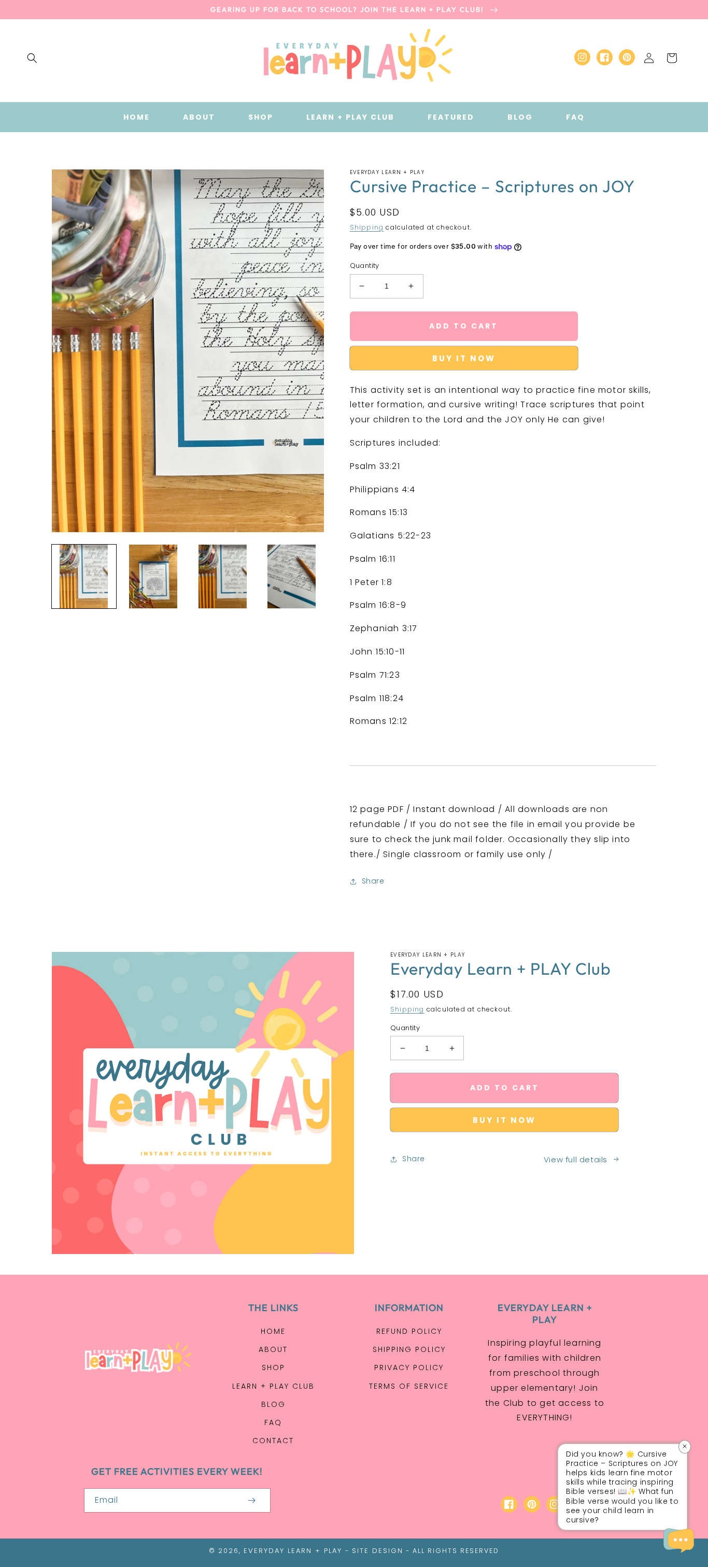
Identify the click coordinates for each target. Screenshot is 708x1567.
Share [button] (373, 881)
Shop (273, 1367)
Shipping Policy (409, 1349)
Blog (273, 1404)
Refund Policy (409, 1331)
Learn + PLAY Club (273, 1386)
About (273, 1349)
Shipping (367, 227)
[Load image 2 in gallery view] (153, 577)
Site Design (377, 1551)
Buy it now (463, 358)
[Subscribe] (252, 1500)
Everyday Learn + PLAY (293, 1551)
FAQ (273, 1422)
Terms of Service (409, 1386)
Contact (273, 1440)
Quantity (364, 265)
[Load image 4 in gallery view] (292, 577)
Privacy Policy (409, 1367)
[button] (32, 58)
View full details (575, 1159)
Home (273, 1331)
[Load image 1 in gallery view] (84, 577)
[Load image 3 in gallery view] (222, 577)
